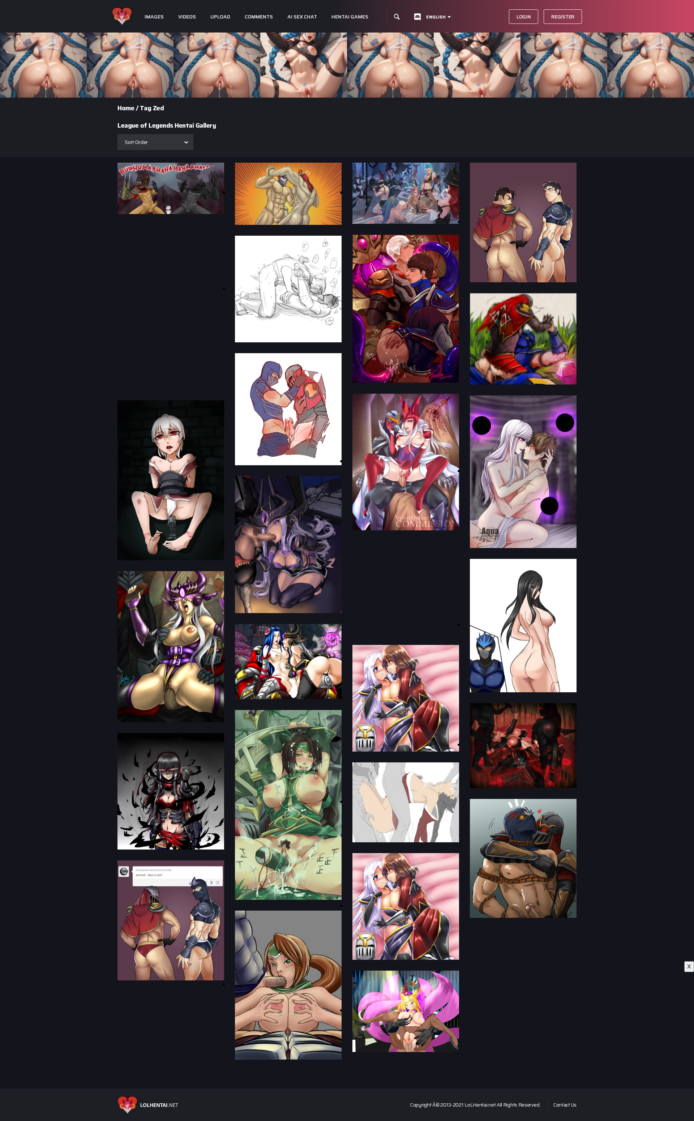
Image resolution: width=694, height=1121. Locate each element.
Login (524, 17)
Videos (187, 17)
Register (562, 17)
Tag (145, 108)
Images (154, 17)
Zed (158, 108)
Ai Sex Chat (302, 17)
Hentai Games (349, 17)
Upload (220, 17)
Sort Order (136, 142)
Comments (259, 17)
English (436, 16)
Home (125, 108)
